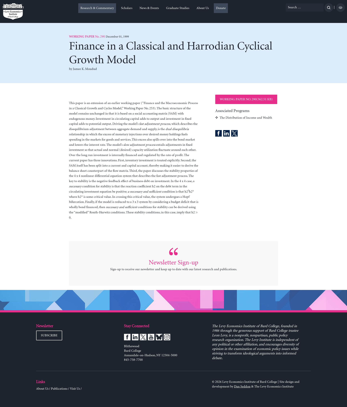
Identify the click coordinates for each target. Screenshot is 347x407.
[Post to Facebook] (218, 134)
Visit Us (75, 389)
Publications (59, 389)
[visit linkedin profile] (135, 338)
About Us (202, 8)
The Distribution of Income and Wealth (246, 118)
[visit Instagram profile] (167, 338)
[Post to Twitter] (234, 134)
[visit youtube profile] (151, 338)
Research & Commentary (97, 8)
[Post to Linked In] (226, 134)
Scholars (126, 8)
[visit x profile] (143, 338)
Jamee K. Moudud (85, 69)
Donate (221, 8)
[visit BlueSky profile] (159, 338)
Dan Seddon (242, 386)
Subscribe (49, 335)
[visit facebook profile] (127, 338)
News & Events (149, 8)
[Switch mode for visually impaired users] (340, 7)
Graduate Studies (177, 8)
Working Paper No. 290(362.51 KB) (246, 99)
